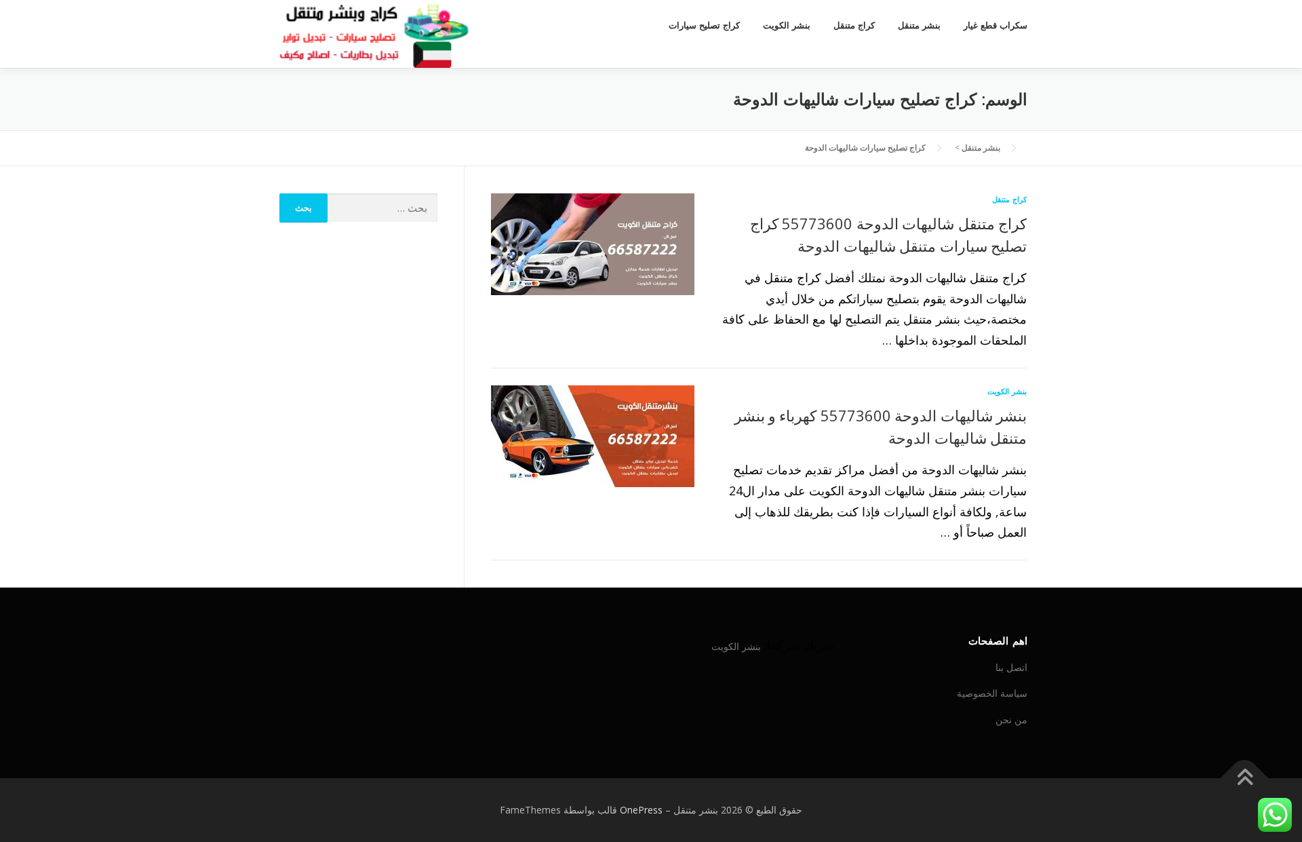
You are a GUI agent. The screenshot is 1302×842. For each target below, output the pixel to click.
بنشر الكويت (786, 25)
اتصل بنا (1011, 667)
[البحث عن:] (383, 208)
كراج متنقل (854, 25)
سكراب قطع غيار (995, 25)
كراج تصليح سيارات (704, 25)
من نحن (1011, 719)
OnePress (641, 809)
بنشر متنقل (919, 25)
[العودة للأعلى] (1245, 778)
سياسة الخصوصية (992, 693)
